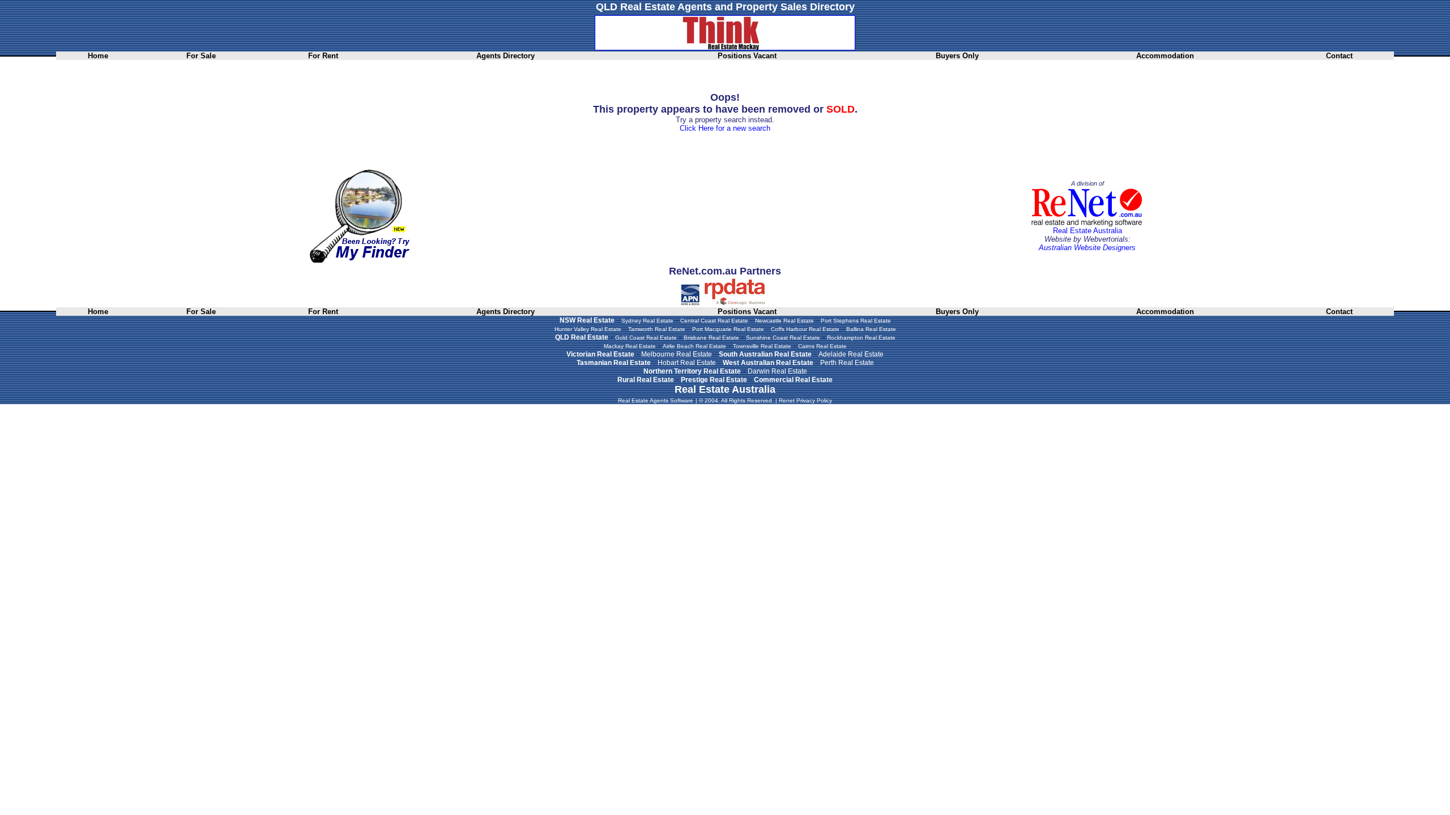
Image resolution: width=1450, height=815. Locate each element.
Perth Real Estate (847, 363)
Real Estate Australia (1087, 230)
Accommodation (1165, 56)
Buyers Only (957, 56)
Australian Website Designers (1087, 247)
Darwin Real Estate (777, 371)
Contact (1339, 56)
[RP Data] (735, 303)
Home (98, 56)
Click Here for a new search (725, 128)
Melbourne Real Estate (676, 354)
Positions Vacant (747, 56)
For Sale (201, 56)
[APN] (690, 303)
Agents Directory (505, 56)
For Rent (323, 56)
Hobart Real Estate (687, 363)
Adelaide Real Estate (851, 354)
